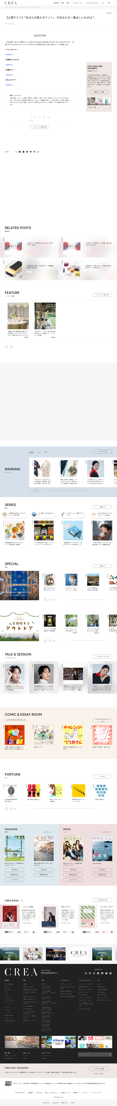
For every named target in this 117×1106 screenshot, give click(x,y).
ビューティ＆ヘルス (9, 1000)
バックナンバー (47, 832)
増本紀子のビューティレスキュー (30, 1021)
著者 (24, 1058)
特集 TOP (102, 566)
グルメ (6, 992)
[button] (6, 347)
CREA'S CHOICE (9, 1015)
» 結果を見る (9, 55)
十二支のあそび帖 (83, 995)
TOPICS (6, 1018)
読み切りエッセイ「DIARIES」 (86, 989)
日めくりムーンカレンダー (103, 997)
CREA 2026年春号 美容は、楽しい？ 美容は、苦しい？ (49, 993)
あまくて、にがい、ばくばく (85, 1000)
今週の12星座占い (101, 992)
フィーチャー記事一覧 (102, 295)
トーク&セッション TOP (102, 656)
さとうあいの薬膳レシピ (29, 1006)
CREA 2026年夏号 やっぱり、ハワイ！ (46, 987)
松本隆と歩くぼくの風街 (66, 994)
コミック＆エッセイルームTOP (102, 720)
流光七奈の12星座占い (102, 989)
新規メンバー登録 (99, 92)
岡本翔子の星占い (101, 986)
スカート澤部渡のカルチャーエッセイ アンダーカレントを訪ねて (86, 1004)
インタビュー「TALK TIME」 (85, 997)
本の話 (72, 1102)
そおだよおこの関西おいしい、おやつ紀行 (30, 1002)
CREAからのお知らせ (10, 1020)
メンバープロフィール (47, 1055)
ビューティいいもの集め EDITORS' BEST (29, 1012)
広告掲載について (64, 1092)
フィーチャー (8, 1012)
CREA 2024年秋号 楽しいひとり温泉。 (46, 1021)
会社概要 (30, 1092)
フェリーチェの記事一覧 (39, 127)
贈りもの (7, 986)
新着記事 (56, 3)
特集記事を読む (14, 874)
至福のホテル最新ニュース (29, 999)
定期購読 (75, 1092)
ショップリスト (14, 879)
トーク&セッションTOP (65, 984)
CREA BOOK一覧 (102, 900)
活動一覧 (44, 1058)
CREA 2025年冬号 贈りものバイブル (46, 1017)
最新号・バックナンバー (10, 1055)
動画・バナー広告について (51, 1092)
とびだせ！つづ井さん (84, 992)
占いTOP (102, 776)
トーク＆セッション (77, 3)
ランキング (7, 1007)
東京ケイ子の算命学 (102, 995)
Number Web (55, 1102)
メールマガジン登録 (98, 1068)
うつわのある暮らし (28, 1009)
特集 (67, 3)
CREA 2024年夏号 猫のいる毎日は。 (46, 1025)
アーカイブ (7, 1010)
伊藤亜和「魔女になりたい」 (85, 986)
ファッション (8, 1003)
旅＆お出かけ (8, 989)
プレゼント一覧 (92, 107)
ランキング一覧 (102, 451)
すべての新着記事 (9, 984)
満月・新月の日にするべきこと (104, 1000)
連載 (62, 3)
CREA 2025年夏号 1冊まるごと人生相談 (46, 1008)
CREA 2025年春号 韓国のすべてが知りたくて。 (48, 1012)
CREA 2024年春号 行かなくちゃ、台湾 (46, 1030)
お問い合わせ (39, 1092)
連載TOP (25, 984)
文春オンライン (65, 1102)
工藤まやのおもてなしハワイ (30, 996)
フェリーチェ (11, 24)
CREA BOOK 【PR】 (9, 1058)
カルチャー (7, 995)
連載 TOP (102, 507)
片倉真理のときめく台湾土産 (30, 989)
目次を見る (15, 869)
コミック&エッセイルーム (92, 3)
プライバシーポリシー (97, 1092)
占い (103, 3)
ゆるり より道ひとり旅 (84, 1009)
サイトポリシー (85, 1092)
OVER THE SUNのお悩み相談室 (67, 996)
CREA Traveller (46, 1102)
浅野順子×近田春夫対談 (65, 991)
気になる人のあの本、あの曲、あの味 (67, 987)
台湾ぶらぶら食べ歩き (28, 986)
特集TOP (44, 984)
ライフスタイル (8, 997)
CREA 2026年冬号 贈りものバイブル (46, 998)
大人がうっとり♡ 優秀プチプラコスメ (30, 1016)
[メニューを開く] (109, 3)
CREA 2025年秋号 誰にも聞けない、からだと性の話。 (49, 1003)
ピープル (25, 1055)
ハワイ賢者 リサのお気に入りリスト (30, 993)
